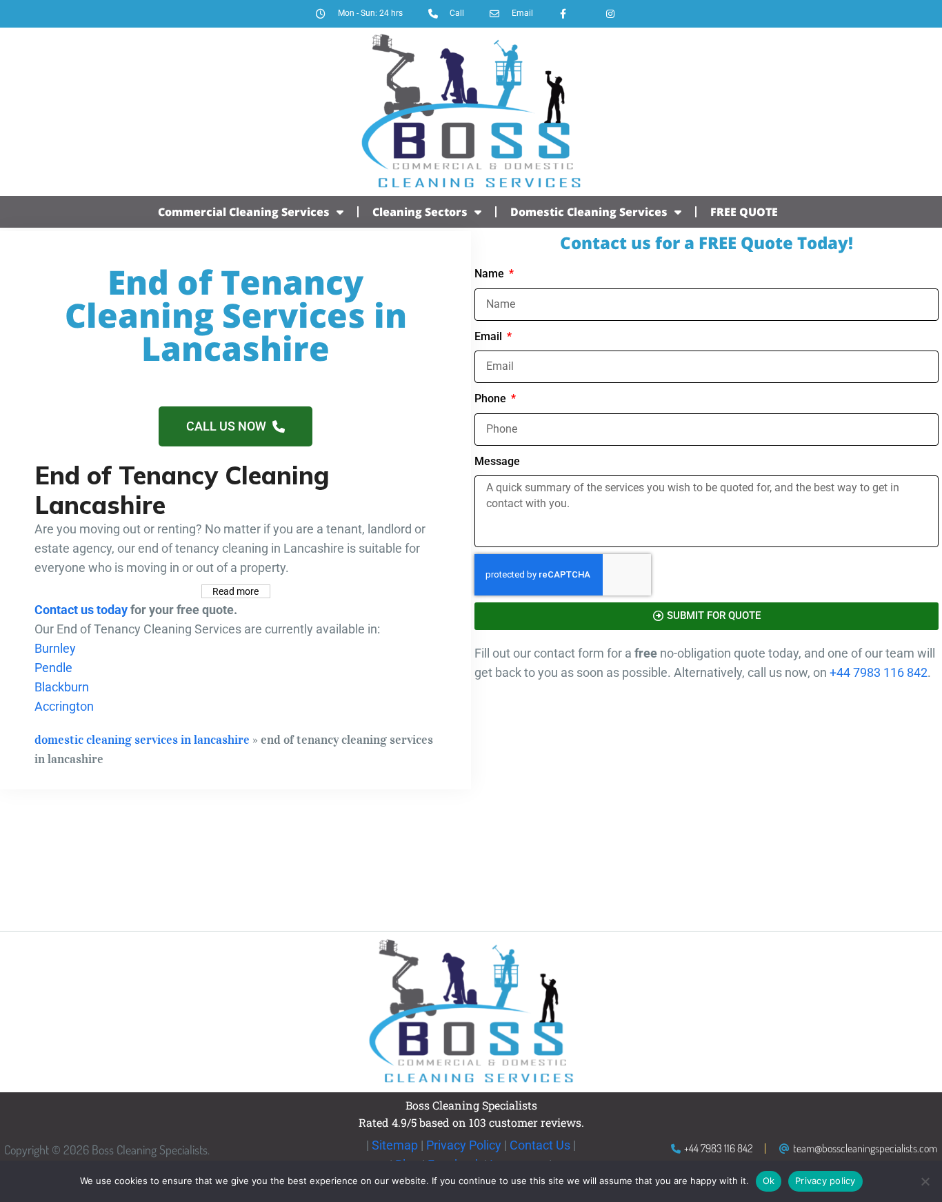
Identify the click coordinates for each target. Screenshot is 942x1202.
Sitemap (395, 1145)
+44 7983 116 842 (879, 672)
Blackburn (61, 687)
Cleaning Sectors (420, 211)
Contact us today (81, 609)
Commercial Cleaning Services (244, 211)
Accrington (64, 706)
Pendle (53, 667)
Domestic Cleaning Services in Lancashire (142, 739)
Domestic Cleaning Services (589, 211)
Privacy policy (825, 1180)
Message (497, 461)
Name (490, 273)
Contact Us (540, 1145)
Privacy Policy (463, 1145)
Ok (769, 1180)
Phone (491, 398)
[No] (925, 1181)
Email (489, 336)
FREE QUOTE (744, 211)
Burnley (55, 648)
